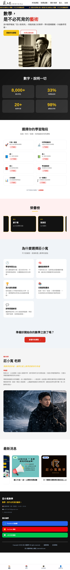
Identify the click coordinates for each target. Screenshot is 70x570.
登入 (60, 3)
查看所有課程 (35, 340)
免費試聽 (44, 3)
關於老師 (53, 3)
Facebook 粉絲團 (10, 523)
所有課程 (35, 3)
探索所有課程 (11, 33)
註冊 (66, 3)
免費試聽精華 (29, 33)
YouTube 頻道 (9, 529)
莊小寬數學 (7, 498)
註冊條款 (54, 545)
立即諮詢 (40, 190)
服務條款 (46, 545)
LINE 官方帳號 (9, 535)
